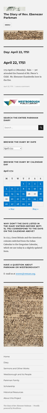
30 (29, 204)
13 (12, 194)
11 (40, 189)
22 (23, 199)
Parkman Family (11, 380)
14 (18, 194)
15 (23, 194)
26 (6, 204)
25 (40, 199)
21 (18, 199)
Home (7, 356)
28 (18, 204)
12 (6, 194)
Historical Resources (13, 392)
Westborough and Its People (17, 374)
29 (23, 204)
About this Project (12, 398)
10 (35, 189)
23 (29, 199)
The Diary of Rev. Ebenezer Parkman (17, 406)
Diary (6, 362)
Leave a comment (22, 86)
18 (41, 194)
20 (12, 199)
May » (35, 209)
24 (35, 199)
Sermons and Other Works (16, 368)
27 (12, 204)
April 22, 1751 (14, 63)
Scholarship (9, 386)
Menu (7, 25)
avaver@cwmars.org (25, 273)
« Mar (11, 209)
